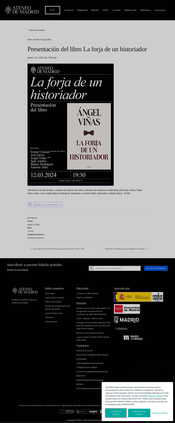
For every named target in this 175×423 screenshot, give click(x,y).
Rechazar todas (139, 412)
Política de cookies (155, 395)
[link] (155, 395)
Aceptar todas (116, 412)
